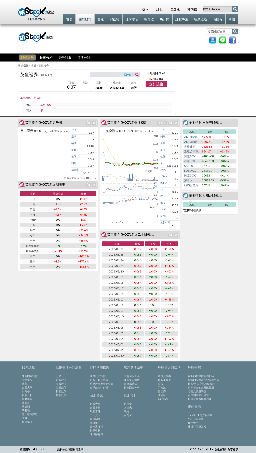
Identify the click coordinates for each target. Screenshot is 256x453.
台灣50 (128, 415)
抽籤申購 (95, 430)
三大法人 (95, 415)
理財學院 (27, 399)
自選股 (175, 9)
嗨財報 (26, 410)
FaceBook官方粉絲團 (200, 415)
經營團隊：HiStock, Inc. (33, 449)
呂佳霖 (162, 391)
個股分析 (27, 395)
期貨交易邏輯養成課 (199, 399)
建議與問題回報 (197, 426)
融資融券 (95, 419)
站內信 (192, 9)
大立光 (128, 407)
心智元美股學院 (197, 391)
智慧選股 (27, 379)
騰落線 (94, 422)
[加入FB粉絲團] (232, 42)
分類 (58, 376)
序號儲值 (27, 421)
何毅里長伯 (164, 379)
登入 (145, 9)
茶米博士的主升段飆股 (201, 387)
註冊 (159, 9)
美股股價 (61, 383)
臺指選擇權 (96, 426)
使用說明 (193, 422)
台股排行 (95, 407)
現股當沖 (95, 411)
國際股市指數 (98, 376)
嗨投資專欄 (164, 376)
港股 (33, 65)
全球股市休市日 (99, 387)
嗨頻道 (26, 402)
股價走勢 (27, 57)
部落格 (26, 391)
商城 (24, 418)
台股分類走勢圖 (99, 379)
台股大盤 (27, 387)
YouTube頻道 (196, 419)
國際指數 (23, 65)
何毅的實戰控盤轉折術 (201, 376)
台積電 (128, 403)
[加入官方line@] (222, 42)
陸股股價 (61, 387)
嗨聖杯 (26, 383)
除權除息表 (96, 434)
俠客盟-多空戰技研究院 (201, 383)
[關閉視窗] (94, 122)
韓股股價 (61, 395)
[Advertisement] (131, 36)
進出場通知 (130, 383)
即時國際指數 (30, 376)
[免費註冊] (212, 42)
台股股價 (61, 379)
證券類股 (65, 57)
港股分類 (83, 57)
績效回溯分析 (132, 387)
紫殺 (160, 383)
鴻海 (126, 411)
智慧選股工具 (132, 376)
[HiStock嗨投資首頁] (36, 15)
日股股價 (61, 391)
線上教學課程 (30, 414)
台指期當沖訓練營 (198, 395)
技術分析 (46, 57)
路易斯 (162, 395)
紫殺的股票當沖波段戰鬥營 (203, 379)
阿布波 (162, 387)
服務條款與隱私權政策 (70, 449)
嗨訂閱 (26, 406)
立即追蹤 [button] (156, 84)
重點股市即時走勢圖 (101, 383)
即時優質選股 (132, 379)
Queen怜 (163, 399)
